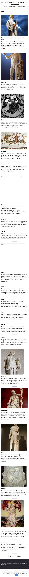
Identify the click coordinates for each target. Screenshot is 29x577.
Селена (3, 488)
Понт (3, 205)
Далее (19, 556)
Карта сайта (4, 564)
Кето (3, 164)
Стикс (3, 337)
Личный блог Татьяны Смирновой (14, 3)
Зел (2, 286)
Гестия (3, 542)
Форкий (3, 151)
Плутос (3, 376)
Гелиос (3, 452)
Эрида (3, 120)
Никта (3, 272)
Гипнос (3, 219)
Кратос (3, 312)
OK (16, 575)
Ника (3, 324)
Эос (2, 529)
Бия (2, 299)
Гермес (3, 82)
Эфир (3, 231)
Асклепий (4, 410)
